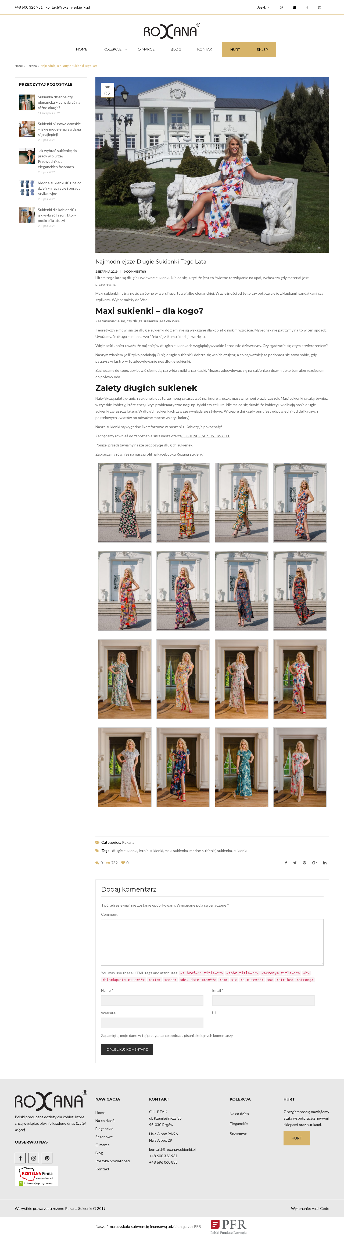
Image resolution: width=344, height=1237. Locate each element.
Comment (109, 914)
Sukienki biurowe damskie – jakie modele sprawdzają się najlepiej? (59, 129)
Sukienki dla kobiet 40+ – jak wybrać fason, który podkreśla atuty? (59, 215)
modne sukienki (202, 850)
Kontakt (102, 1169)
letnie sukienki (151, 850)
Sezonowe (104, 1136)
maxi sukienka (176, 850)
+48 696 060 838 (163, 1162)
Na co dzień (104, 1120)
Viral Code (320, 1208)
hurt (297, 1138)
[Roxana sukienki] (172, 31)
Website (108, 1013)
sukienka (224, 850)
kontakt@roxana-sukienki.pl (68, 7)
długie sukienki (124, 850)
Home (19, 65)
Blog (99, 1153)
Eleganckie (104, 1128)
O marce (102, 1144)
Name (107, 990)
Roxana (32, 65)
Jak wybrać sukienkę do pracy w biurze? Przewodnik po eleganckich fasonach (57, 158)
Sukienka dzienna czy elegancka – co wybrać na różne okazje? (59, 102)
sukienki (240, 850)
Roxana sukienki (190, 454)
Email (218, 990)
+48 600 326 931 (29, 7)
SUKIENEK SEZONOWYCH (205, 436)
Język (261, 7)
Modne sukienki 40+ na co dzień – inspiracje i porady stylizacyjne (59, 188)
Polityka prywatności (112, 1161)
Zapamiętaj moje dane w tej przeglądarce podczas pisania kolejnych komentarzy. (167, 1035)
